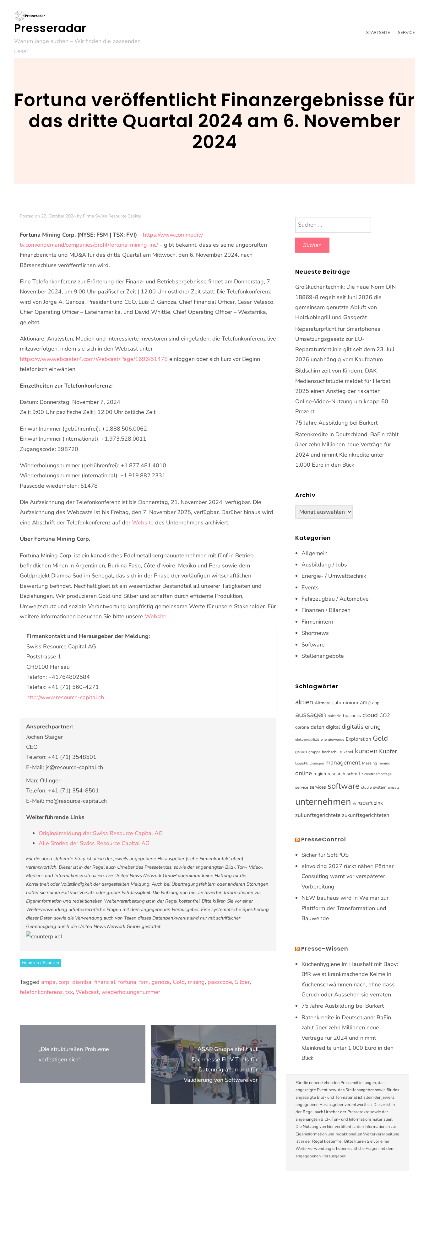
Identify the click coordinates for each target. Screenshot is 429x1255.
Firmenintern (317, 621)
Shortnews (315, 633)
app (375, 703)
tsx (69, 992)
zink (378, 803)
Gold (179, 982)
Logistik (301, 763)
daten (317, 727)
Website (143, 522)
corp (63, 982)
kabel (348, 751)
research (336, 773)
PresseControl (323, 839)
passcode (220, 982)
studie (366, 787)
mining (196, 982)
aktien (304, 702)
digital (333, 727)
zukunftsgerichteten (365, 815)
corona (302, 727)
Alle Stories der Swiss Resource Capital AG (94, 843)
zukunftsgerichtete (317, 815)
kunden (366, 751)
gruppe (314, 751)
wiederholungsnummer (130, 992)
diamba (81, 982)
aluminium (346, 702)
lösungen (317, 763)
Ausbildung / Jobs (324, 564)
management (343, 763)
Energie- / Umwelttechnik (333, 576)
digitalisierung (361, 726)
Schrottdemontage (377, 773)
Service (406, 32)
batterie (334, 716)
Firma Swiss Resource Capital (112, 216)
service (301, 787)
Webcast (87, 992)
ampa (48, 982)
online (303, 773)
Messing (369, 763)
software (344, 785)
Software (313, 644)
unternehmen (323, 801)
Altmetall (324, 703)
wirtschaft (362, 803)
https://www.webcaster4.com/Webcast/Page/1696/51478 (94, 359)
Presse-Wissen (324, 948)
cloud (370, 715)
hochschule (332, 751)
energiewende (332, 739)
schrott (354, 774)
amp (365, 702)
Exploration (358, 739)
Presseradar (50, 28)
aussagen (310, 715)
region (319, 774)
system (379, 787)
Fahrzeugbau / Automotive (335, 599)
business (352, 715)
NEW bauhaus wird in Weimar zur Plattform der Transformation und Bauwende (344, 908)
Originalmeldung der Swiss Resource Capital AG (101, 833)
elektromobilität (307, 739)
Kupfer (388, 751)
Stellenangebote (322, 656)
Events (310, 587)
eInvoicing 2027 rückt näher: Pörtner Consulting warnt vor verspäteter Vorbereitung (347, 876)
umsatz (393, 787)
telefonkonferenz (41, 992)
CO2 (384, 715)
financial (104, 982)
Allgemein (314, 553)
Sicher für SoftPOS (325, 855)
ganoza (160, 982)
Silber (242, 982)
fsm (144, 982)
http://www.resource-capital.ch (65, 697)
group (301, 752)
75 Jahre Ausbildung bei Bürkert (336, 422)
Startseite (378, 32)
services (318, 787)
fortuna (127, 982)
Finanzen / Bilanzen (40, 963)
